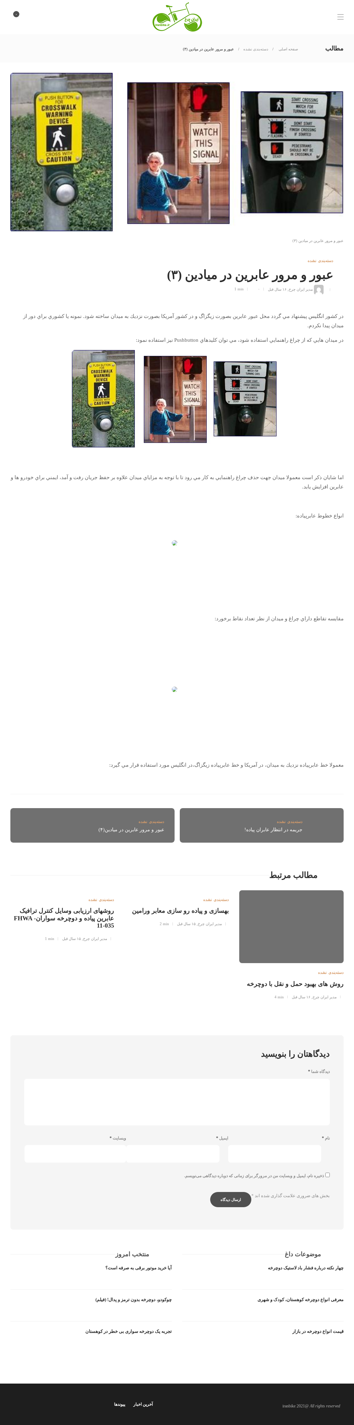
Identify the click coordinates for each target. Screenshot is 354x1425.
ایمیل (222, 1138)
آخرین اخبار (143, 1404)
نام (326, 1138)
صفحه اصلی (288, 49)
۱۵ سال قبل (186, 924)
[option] (291, 944)
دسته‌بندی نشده (255, 49)
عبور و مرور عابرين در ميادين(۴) (131, 829)
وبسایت (118, 1138)
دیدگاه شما (319, 1071)
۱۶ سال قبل (277, 289)
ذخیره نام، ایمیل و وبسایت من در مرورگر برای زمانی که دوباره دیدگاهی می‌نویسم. (254, 1175)
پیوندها (119, 1404)
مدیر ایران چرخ (301, 289)
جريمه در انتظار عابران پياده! (273, 829)
